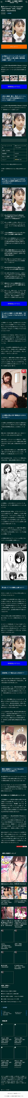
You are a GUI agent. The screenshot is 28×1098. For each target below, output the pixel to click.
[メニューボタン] (1, 2)
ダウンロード (14, 46)
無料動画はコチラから (14, 86)
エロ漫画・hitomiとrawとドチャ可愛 (10, 999)
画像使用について (17, 1093)
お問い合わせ (10, 1093)
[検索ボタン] (26, 2)
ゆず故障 (9, 13)
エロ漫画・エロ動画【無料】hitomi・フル (14, 1)
